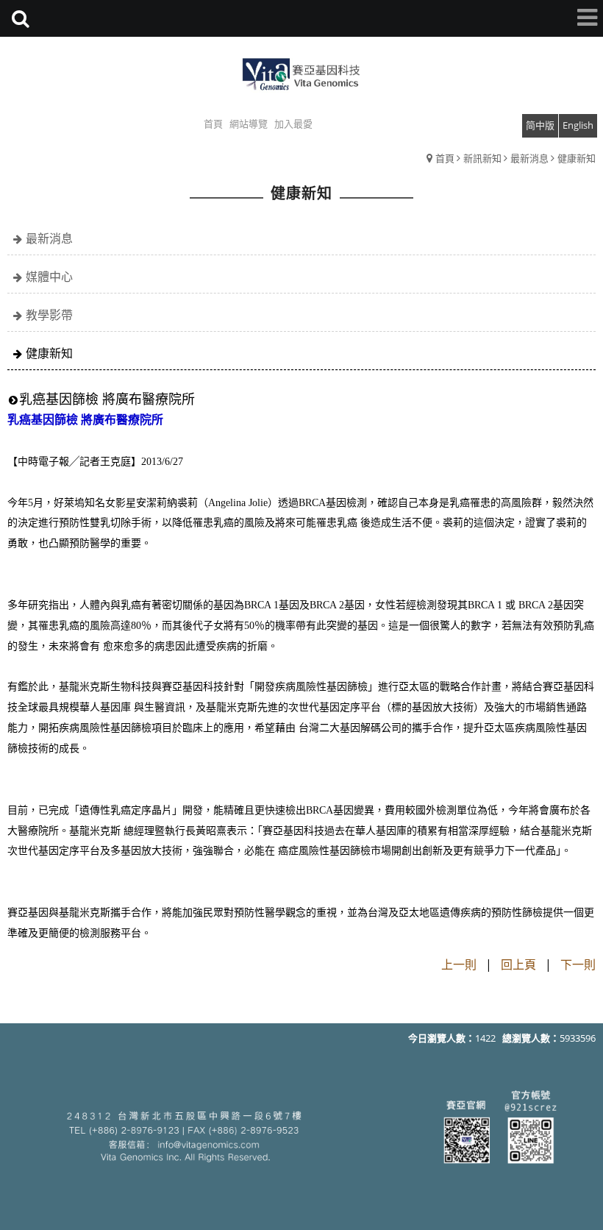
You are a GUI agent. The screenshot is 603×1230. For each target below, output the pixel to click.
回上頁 (518, 964)
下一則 (578, 964)
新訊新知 (482, 158)
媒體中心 (49, 277)
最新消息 (529, 158)
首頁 (444, 158)
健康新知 (576, 158)
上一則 (459, 964)
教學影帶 (49, 315)
